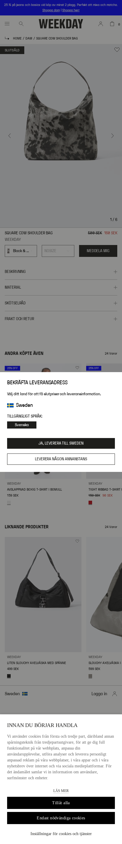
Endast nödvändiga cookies (61, 818)
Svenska (22, 425)
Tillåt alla (61, 803)
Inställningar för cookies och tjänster (61, 834)
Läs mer (61, 791)
